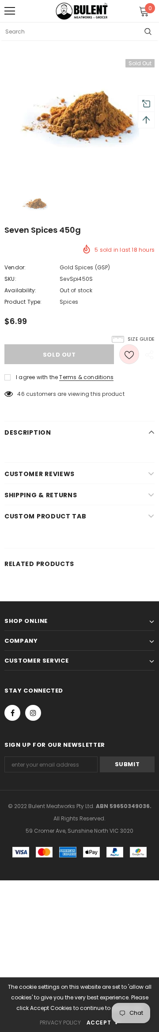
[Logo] (81, 11)
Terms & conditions (86, 377)
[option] (79, 118)
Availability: (20, 290)
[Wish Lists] (129, 354)
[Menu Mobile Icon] (9, 11)
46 (20, 394)
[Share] (147, 354)
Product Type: (23, 302)
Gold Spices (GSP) (85, 267)
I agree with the (37, 377)
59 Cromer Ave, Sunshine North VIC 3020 (79, 831)
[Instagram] (33, 713)
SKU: (10, 279)
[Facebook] (12, 713)
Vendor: (15, 267)
